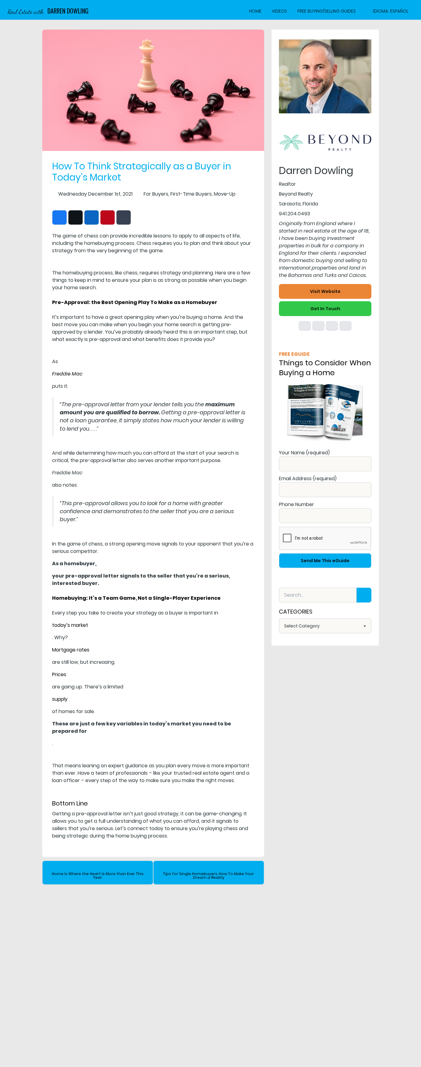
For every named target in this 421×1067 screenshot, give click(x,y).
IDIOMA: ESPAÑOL (390, 11)
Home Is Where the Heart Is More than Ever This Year (98, 875)
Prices (59, 674)
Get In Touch (325, 309)
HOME (255, 11)
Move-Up (224, 193)
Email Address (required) (308, 478)
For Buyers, (156, 193)
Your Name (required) (304, 452)
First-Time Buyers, (191, 193)
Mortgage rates (70, 649)
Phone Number (296, 504)
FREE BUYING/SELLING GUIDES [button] (326, 11)
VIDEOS (279, 11)
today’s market (70, 625)
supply (59, 699)
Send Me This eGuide (325, 561)
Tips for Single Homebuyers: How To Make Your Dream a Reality (208, 875)
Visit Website (325, 291)
